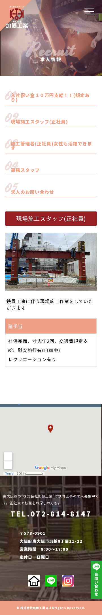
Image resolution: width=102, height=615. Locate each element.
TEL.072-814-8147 (51, 514)
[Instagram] (68, 581)
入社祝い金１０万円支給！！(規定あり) (50, 97)
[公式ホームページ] (34, 581)
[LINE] (51, 581)
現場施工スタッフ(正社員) (39, 121)
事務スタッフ (25, 169)
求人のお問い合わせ (32, 191)
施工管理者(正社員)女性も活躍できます (51, 145)
